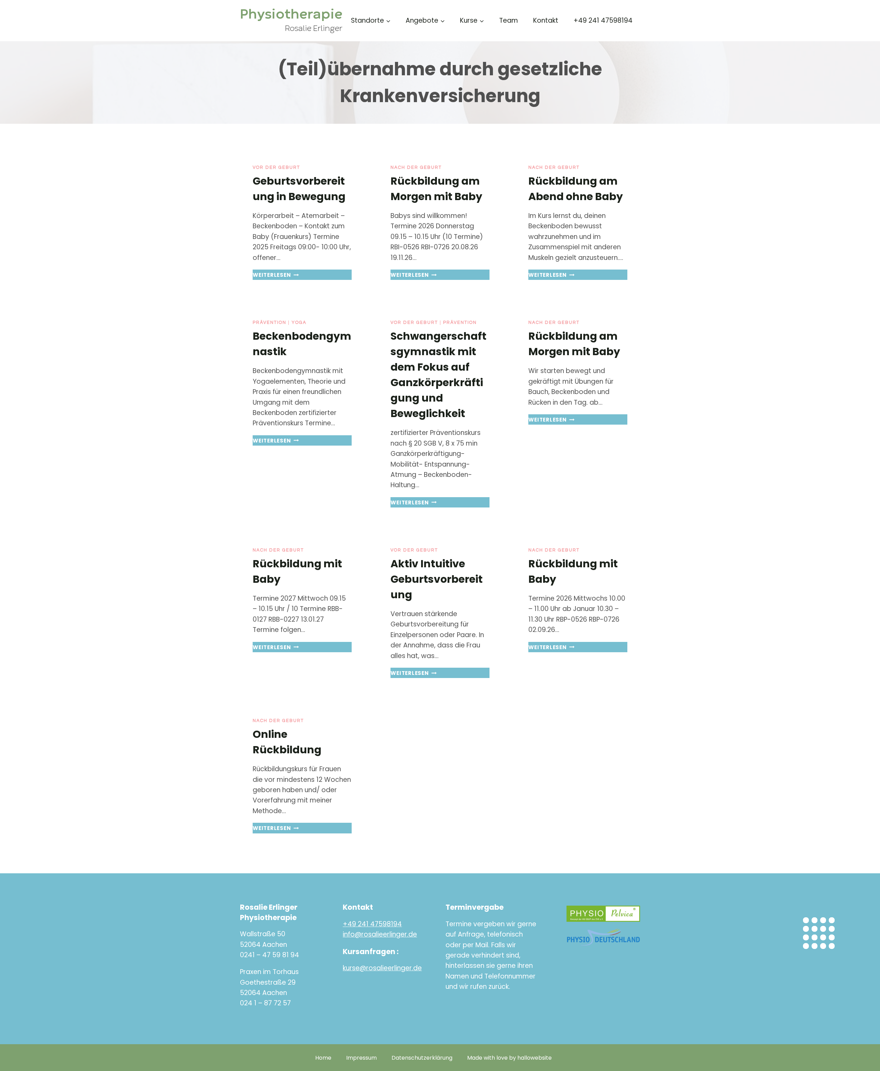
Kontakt (545, 20)
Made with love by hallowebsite (509, 1058)
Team (508, 20)
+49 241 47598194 (602, 20)
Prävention (269, 322)
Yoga (299, 322)
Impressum (361, 1058)
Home (323, 1058)
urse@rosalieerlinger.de (384, 968)
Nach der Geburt (416, 167)
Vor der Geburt (276, 167)
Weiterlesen (276, 274)
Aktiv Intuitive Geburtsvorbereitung (436, 579)
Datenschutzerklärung (422, 1058)
